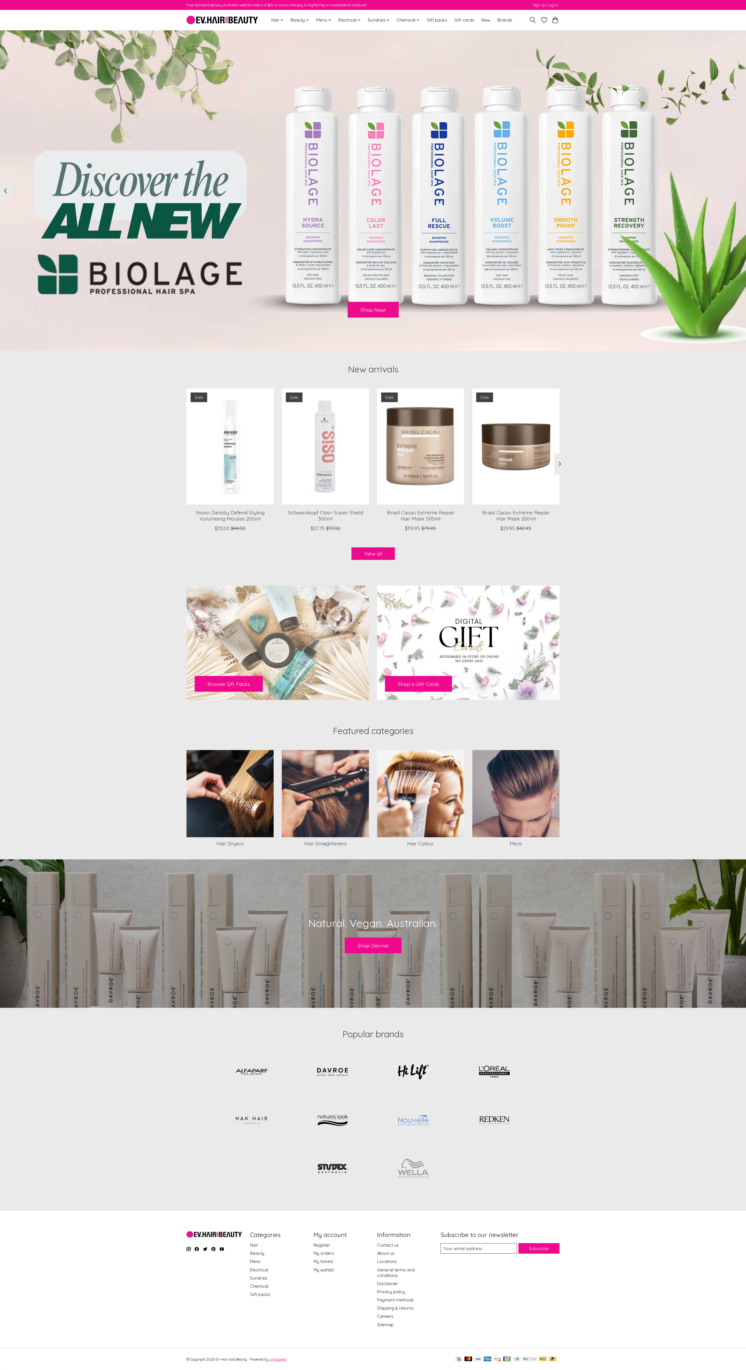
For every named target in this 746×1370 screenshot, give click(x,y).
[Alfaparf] (251, 1072)
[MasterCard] (468, 1359)
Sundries (258, 1278)
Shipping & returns (395, 1308)
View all (373, 553)
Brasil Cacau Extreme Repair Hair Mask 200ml (516, 515)
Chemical (259, 1286)
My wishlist (324, 1270)
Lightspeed (277, 1359)
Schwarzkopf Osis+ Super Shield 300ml (325, 515)
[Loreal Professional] (494, 1072)
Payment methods (395, 1300)
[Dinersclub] (516, 1359)
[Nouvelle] (413, 1121)
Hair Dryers (230, 843)
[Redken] (494, 1121)
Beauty (257, 1253)
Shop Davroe (373, 945)
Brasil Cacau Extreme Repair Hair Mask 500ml (420, 515)
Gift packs (437, 20)
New (485, 20)
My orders (324, 1253)
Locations (387, 1261)
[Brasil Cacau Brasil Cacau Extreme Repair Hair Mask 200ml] (516, 446)
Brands (504, 20)
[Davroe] (332, 1072)
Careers (385, 1316)
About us (386, 1253)
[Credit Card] (458, 1359)
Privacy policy (391, 1291)
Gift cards (464, 20)
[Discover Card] (497, 1359)
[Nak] (251, 1121)
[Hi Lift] (413, 1072)
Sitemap (385, 1324)
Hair (254, 1245)
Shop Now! (373, 309)
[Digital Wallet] (530, 1359)
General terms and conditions (396, 1272)
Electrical (259, 1270)
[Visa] (478, 1359)
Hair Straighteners (325, 843)
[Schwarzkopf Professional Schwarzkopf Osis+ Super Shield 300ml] (325, 446)
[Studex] (332, 1169)
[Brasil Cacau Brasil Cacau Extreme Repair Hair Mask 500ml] (420, 446)
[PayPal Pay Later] (553, 1359)
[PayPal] (543, 1359)
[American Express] (487, 1359)
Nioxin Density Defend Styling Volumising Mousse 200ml (230, 515)
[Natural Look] (332, 1121)
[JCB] (507, 1359)
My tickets (323, 1261)
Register (322, 1245)
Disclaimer (387, 1283)
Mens (516, 843)
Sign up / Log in (545, 5)
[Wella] (413, 1169)
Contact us (388, 1245)
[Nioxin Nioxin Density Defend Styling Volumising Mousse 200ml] (230, 446)
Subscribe (539, 1248)
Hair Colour (420, 843)
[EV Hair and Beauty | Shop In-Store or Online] (222, 20)
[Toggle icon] (533, 20)
